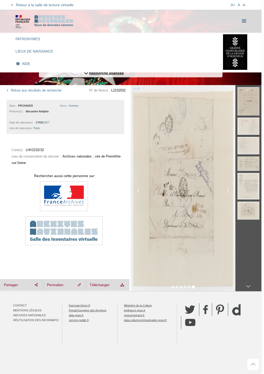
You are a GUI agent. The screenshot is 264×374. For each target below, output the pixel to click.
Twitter (190, 309)
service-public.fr (79, 320)
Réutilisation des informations (38, 320)
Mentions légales (27, 310)
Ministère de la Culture (138, 305)
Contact (20, 305)
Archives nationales (29, 315)
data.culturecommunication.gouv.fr (145, 320)
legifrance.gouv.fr (134, 310)
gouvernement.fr (134, 315)
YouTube (190, 322)
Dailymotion (236, 309)
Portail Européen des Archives (87, 310)
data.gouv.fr (76, 315)
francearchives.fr (79, 305)
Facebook (205, 309)
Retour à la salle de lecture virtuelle (44, 5)
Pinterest (220, 309)
